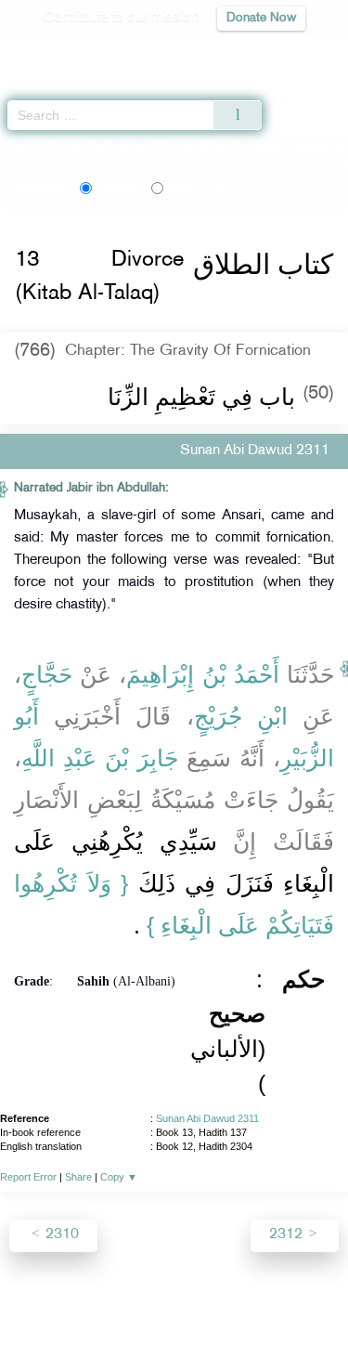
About (20, 1291)
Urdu (197, 187)
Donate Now (261, 18)
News (68, 1291)
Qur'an (74, 51)
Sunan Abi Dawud (97, 146)
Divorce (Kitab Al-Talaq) (218, 146)
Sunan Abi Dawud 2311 (207, 1118)
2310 (60, 1235)
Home (21, 146)
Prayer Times (219, 51)
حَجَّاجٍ (46, 674)
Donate (324, 1291)
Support (122, 1291)
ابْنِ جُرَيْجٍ (241, 716)
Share (78, 1176)
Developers (195, 1291)
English (116, 187)
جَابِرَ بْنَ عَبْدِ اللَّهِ (99, 758)
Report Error (28, 1176)
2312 (287, 1235)
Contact (265, 1291)
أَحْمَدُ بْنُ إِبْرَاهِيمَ (202, 674)
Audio (294, 51)
